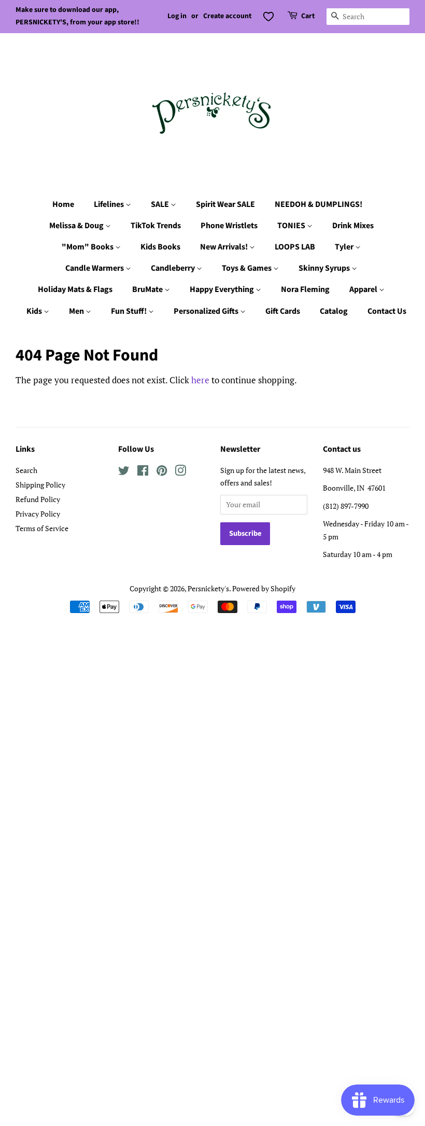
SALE (161, 204)
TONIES (292, 225)
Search (26, 470)
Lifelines (109, 204)
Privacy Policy (38, 514)
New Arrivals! (224, 247)
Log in (177, 16)
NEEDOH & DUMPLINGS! (318, 204)
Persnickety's (208, 588)
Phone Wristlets (229, 225)
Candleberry (173, 268)
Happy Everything (223, 289)
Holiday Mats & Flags (75, 289)
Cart (308, 16)
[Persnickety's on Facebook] (143, 472)
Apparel (364, 289)
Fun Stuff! (129, 311)
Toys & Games (247, 268)
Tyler (345, 247)
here (200, 380)
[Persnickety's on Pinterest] (161, 472)
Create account (227, 16)
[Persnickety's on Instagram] (180, 472)
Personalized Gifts (207, 311)
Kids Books (160, 247)
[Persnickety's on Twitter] (124, 472)
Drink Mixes (353, 225)
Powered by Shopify (263, 588)
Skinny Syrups (325, 268)
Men (77, 311)
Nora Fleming (305, 289)
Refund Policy (38, 499)
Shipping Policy (40, 485)
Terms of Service (42, 528)
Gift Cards (282, 311)
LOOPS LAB (295, 247)
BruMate (148, 289)
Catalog (334, 311)
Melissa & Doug (77, 225)
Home (63, 204)
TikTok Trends (156, 225)
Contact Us (386, 311)
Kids (35, 311)
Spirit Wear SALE (225, 204)
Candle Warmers (95, 268)
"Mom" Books (88, 247)
